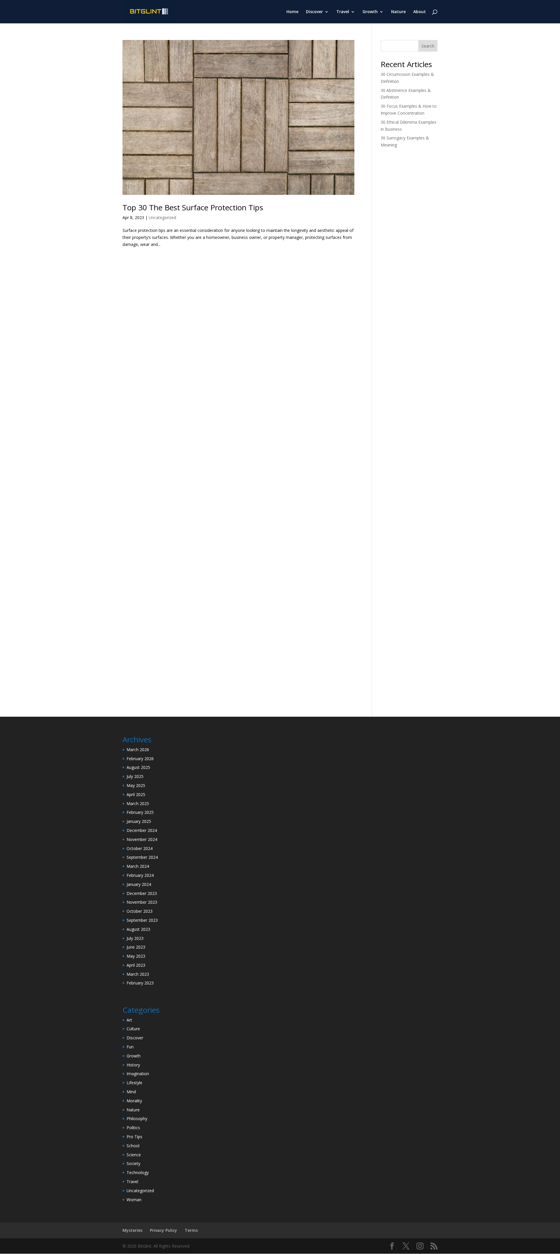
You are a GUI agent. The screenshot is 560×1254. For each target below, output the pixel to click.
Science (134, 1154)
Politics (133, 1127)
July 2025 (135, 776)
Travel (342, 12)
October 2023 (140, 911)
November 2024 (142, 839)
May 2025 (136, 785)
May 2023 (136, 956)
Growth (370, 12)
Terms (191, 1230)
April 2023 (136, 965)
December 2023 (142, 893)
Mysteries (132, 1230)
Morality (134, 1100)
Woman (134, 1199)
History (133, 1065)
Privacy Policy (163, 1230)
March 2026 (138, 749)
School (133, 1145)
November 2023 (142, 902)
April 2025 (136, 794)
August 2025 (138, 767)
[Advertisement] (409, 244)
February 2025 (140, 812)
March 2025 (138, 803)
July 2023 (135, 938)
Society (133, 1163)
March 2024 (138, 866)
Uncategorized (162, 217)
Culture (133, 1028)
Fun (130, 1047)
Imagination (138, 1073)
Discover (314, 12)
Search (427, 46)
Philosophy (137, 1118)
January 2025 (139, 821)
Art (129, 1020)
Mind (131, 1091)
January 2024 (139, 884)
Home (292, 12)
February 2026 (140, 758)
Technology (138, 1172)
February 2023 (140, 983)
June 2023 (136, 947)
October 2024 (140, 848)
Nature (398, 12)
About (419, 12)
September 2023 (142, 920)
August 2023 (138, 929)
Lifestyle (134, 1082)
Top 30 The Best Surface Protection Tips (193, 207)
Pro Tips (134, 1136)
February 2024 (140, 875)
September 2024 (142, 857)
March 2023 (138, 974)
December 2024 (142, 830)
